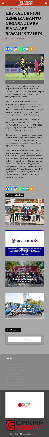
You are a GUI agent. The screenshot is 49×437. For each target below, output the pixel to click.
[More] (31, 47)
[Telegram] (23, 47)
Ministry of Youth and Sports (14, 376)
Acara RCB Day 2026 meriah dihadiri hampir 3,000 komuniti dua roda (24, 278)
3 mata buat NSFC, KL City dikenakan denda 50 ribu (24, 246)
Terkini (17, 9)
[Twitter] (11, 47)
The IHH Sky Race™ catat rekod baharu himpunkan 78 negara (24, 309)
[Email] (27, 47)
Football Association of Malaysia (15, 370)
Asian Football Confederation (14, 364)
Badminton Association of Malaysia (16, 367)
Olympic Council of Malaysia (14, 386)
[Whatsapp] (19, 47)
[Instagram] (15, 47)
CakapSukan (34, 434)
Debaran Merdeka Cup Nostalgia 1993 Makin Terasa (25, 215)
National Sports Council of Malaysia (16, 383)
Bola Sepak (9, 9)
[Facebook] (7, 47)
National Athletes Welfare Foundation (17, 380)
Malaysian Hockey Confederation (16, 373)
